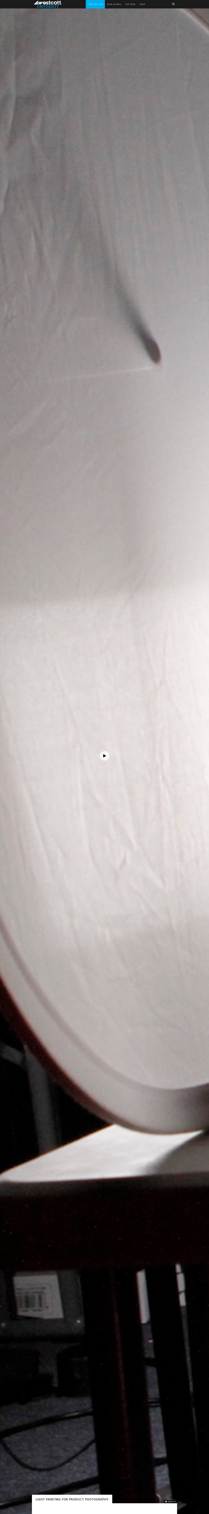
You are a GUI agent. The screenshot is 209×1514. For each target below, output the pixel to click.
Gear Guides (114, 4)
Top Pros (130, 4)
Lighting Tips (95, 4)
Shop (142, 4)
